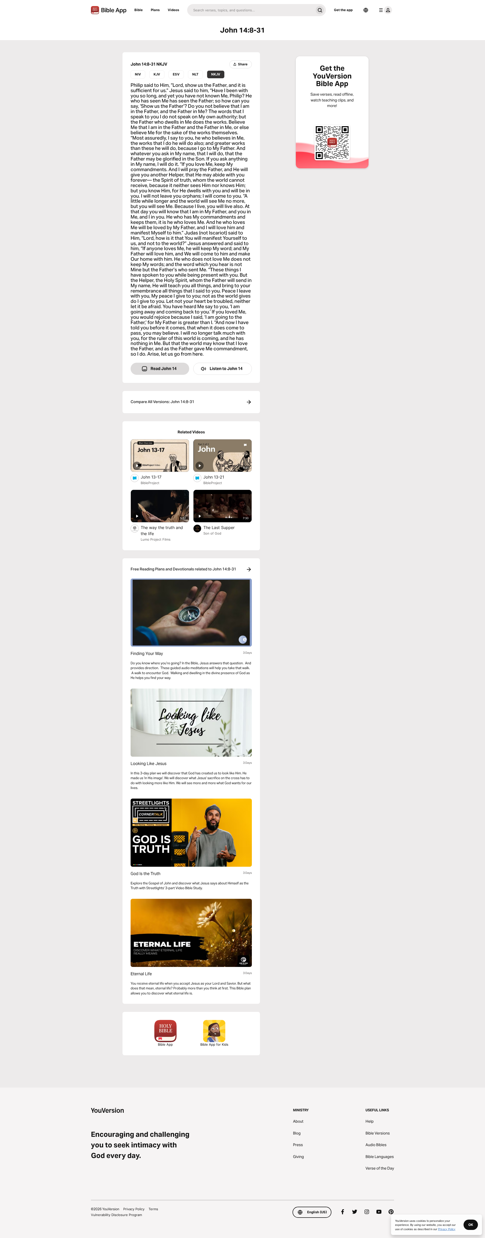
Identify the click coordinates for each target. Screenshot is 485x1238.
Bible (138, 10)
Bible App (165, 1044)
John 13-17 (156, 477)
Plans (155, 10)
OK (470, 1225)
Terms (153, 1209)
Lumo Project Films (156, 539)
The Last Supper (224, 527)
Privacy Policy (133, 1209)
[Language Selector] (366, 10)
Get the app (343, 10)
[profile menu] (384, 10)
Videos (173, 10)
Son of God (212, 533)
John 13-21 (218, 477)
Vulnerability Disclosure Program (116, 1215)
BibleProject (150, 483)
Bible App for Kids (214, 1044)
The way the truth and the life (162, 530)
